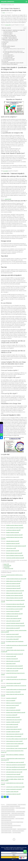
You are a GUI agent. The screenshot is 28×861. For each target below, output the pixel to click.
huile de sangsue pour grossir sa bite (13, 741)
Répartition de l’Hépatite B (8, 32)
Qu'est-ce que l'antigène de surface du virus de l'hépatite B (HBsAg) (12, 822)
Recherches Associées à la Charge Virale (10, 31)
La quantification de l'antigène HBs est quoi (8, 816)
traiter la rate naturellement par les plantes (15, 767)
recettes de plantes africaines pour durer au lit (15, 578)
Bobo (4, 12)
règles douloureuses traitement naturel (14, 734)
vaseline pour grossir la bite (12, 634)
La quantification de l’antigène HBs (9, 35)
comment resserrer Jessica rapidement (14, 743)
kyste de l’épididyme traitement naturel (14, 555)
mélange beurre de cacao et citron (13, 719)
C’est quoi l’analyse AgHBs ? (8, 54)
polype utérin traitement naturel (12, 620)
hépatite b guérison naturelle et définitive (18, 813)
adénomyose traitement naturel (12, 583)
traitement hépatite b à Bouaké (6, 830)
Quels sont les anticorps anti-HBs (6, 827)
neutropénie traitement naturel (12, 717)
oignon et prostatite (10, 700)
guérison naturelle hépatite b (5, 813)
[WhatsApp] (1, 434)
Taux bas (4, 44)
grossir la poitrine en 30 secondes (13, 636)
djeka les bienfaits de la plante (12, 628)
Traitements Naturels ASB (7, 4)
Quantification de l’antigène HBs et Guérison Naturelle (13, 62)
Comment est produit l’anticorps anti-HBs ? (11, 40)
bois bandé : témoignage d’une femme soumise (16, 769)
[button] (14, 117)
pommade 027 (7, 565)
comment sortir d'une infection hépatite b (7, 809)
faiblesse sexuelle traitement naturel (13, 593)
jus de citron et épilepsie (11, 714)
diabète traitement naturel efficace (13, 581)
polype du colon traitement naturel (13, 618)
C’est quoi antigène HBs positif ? (9, 56)
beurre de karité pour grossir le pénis (13, 608)
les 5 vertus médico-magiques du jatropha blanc (16, 738)
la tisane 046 (7, 24)
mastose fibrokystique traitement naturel (14, 590)
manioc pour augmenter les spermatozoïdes (15, 764)
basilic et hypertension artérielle (12, 710)
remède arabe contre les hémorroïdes (14, 668)
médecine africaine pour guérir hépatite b (7, 818)
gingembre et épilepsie (11, 698)
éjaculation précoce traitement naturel (14, 595)
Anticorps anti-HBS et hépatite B (9, 46)
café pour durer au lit (10, 548)
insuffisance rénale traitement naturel (13, 613)
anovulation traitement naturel (12, 731)
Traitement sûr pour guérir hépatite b (18, 830)
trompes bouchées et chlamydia (12, 691)
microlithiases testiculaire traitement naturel (15, 606)
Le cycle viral (5, 61)
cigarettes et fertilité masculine (12, 722)
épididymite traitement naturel (12, 543)
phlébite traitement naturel (11, 616)
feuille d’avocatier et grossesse (12, 661)
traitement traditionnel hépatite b (6, 832)
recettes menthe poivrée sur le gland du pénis (15, 689)
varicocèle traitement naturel (12, 550)
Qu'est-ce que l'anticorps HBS (6, 820)
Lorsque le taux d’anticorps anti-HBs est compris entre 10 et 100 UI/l (14, 49)
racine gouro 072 (8, 568)
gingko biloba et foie (10, 663)
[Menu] (26, 1)
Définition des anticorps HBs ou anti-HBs (10, 39)
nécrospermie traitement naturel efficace (14, 604)
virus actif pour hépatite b (17, 832)
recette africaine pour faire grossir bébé (14, 776)
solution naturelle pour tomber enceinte (14, 527)
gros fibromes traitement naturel (12, 530)
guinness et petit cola (10, 656)
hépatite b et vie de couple (11, 670)
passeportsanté (8, 199)
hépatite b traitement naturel (12, 532)
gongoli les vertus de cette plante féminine (15, 625)
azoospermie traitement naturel (12, 585)
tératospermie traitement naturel (12, 588)
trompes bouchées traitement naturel (13, 534)
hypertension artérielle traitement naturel (14, 557)
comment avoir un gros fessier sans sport (14, 786)
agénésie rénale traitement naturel (13, 729)
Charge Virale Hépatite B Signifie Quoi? (10, 36)
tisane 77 (6, 564)
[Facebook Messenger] (1, 437)
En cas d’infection (7, 47)
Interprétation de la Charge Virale (9, 58)
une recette (5, 170)
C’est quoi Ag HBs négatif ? (8, 57)
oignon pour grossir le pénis (12, 705)
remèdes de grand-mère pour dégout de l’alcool (16, 645)
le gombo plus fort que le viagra (12, 774)
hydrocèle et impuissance (11, 658)
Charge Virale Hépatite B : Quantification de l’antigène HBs (14, 30)
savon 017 (6, 567)
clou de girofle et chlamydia (11, 639)
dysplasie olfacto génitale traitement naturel (15, 712)
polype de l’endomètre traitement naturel (14, 623)
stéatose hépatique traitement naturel (14, 597)
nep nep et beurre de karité (11, 745)
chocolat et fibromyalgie (11, 677)
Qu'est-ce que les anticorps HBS (6, 823)
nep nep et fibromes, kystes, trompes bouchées (16, 748)
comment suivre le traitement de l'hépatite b (8, 811)
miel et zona (8, 647)
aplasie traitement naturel (11, 726)
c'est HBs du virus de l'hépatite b (12, 804)
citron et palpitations (10, 707)
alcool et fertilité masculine (11, 724)
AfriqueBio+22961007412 (7, 1)
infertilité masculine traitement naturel (14, 525)
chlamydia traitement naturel (12, 541)
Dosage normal (5, 42)
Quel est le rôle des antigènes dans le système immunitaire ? (11, 825)
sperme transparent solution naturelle (14, 665)
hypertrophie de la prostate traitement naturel (15, 545)
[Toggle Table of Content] (24, 28)
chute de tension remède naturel (13, 683)
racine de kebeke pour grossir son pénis (14, 762)
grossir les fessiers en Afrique (12, 611)
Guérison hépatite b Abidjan (20, 811)
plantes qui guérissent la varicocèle (13, 789)
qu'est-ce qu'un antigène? (19, 818)
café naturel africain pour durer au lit (13, 771)
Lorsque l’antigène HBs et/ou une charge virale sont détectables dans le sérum (14, 53)
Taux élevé (5, 43)
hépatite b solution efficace (11, 791)
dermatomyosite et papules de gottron (14, 653)
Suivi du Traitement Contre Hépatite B (10, 64)
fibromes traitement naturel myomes (13, 553)
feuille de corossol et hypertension (13, 702)
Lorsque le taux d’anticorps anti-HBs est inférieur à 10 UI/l (13, 51)
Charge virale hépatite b (22, 804)
